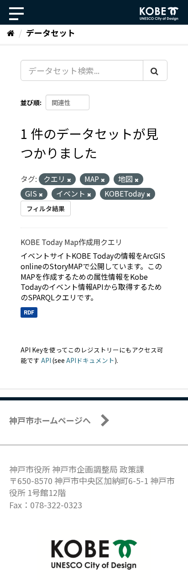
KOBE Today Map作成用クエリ (71, 241)
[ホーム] (11, 32)
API (46, 360)
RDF (29, 312)
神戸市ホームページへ (50, 420)
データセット (50, 32)
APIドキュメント (90, 360)
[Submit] (155, 70)
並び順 (30, 102)
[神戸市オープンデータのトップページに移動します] (159, 14)
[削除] (69, 179)
